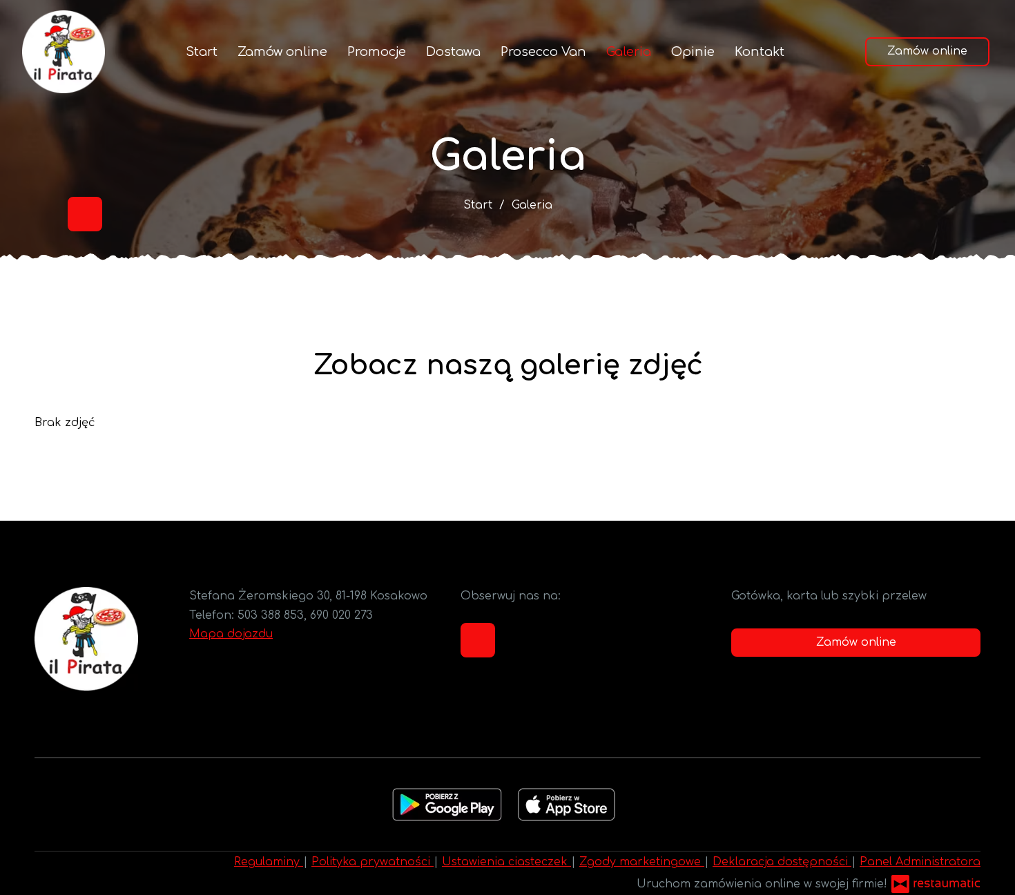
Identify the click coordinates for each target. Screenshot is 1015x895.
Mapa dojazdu (231, 634)
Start (202, 52)
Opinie (693, 52)
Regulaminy (268, 862)
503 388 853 (271, 615)
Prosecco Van (543, 52)
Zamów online (282, 52)
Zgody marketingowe (641, 862)
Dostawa (453, 52)
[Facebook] (85, 214)
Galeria (628, 52)
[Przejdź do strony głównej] (63, 51)
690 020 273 (341, 615)
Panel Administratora (920, 862)
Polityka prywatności (372, 862)
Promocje (376, 52)
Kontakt (759, 52)
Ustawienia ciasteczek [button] (506, 862)
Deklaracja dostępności (782, 862)
